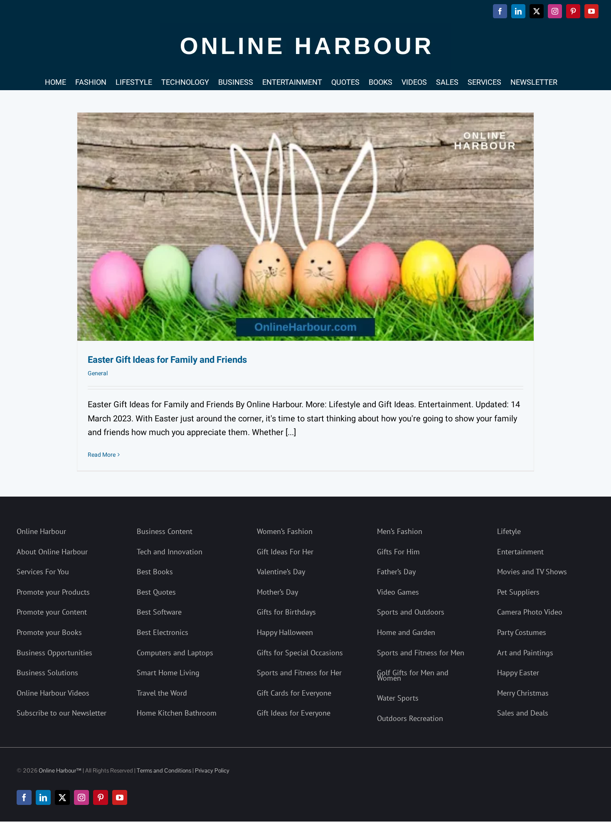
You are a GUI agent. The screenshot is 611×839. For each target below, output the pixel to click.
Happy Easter (518, 672)
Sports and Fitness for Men (420, 652)
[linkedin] (43, 797)
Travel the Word (162, 693)
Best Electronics (162, 632)
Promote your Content (52, 612)
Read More (102, 454)
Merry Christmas (523, 693)
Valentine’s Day (281, 571)
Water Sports (398, 698)
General (98, 373)
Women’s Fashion (285, 531)
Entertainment (520, 551)
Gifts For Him (398, 551)
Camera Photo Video (529, 612)
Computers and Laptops (175, 652)
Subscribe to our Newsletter (61, 713)
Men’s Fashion (399, 531)
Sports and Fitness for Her (299, 672)
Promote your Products (53, 592)
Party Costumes (521, 632)
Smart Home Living (168, 672)
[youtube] (119, 797)
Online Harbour (41, 531)
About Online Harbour (52, 551)
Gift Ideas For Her (285, 551)
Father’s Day (396, 571)
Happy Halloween (285, 632)
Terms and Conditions (164, 770)
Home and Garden (406, 632)
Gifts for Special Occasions (300, 652)
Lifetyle (509, 531)
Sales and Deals (522, 713)
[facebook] (24, 797)
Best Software (159, 612)
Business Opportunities (54, 652)
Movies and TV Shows (532, 571)
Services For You (43, 571)
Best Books (155, 571)
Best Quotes (156, 592)
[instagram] (81, 797)
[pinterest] (100, 797)
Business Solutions (47, 672)
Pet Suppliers (518, 592)
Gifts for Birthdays (286, 612)
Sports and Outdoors (410, 612)
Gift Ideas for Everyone (293, 713)
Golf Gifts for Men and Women (412, 675)
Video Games (398, 592)
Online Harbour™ (59, 770)
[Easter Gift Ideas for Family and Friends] (305, 227)
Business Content (164, 531)
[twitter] (62, 797)
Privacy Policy (212, 770)
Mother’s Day (277, 592)
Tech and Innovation (169, 551)
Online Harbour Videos (53, 693)
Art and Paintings (525, 652)
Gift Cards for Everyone (294, 693)
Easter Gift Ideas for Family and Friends (167, 360)
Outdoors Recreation (410, 718)
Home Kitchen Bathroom (177, 713)
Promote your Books (49, 632)
